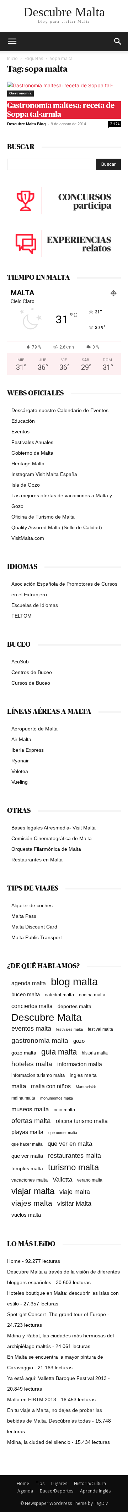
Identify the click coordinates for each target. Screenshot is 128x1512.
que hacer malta (27, 1144)
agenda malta (28, 983)
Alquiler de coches (32, 905)
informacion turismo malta (38, 1075)
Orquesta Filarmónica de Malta (46, 849)
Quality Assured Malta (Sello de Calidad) (56, 527)
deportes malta (74, 1006)
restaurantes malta (74, 1155)
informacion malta (79, 1064)
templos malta (27, 1168)
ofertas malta (31, 1120)
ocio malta (64, 1109)
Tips (40, 1483)
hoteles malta (31, 1064)
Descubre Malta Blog (26, 124)
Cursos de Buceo (30, 683)
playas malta (27, 1132)
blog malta (74, 981)
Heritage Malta (27, 463)
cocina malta (92, 994)
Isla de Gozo (25, 485)
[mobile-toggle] (12, 41)
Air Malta (21, 739)
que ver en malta (70, 1143)
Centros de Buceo (31, 672)
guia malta (59, 1052)
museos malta (30, 1109)
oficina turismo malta (82, 1121)
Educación (23, 421)
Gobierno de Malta (32, 453)
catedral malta (59, 994)
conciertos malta (32, 1006)
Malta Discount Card (34, 927)
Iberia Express (27, 750)
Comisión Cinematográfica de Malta (51, 838)
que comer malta (62, 1132)
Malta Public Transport (36, 937)
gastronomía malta (39, 1040)
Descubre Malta (46, 1017)
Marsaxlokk (86, 1087)
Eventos (20, 431)
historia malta (95, 1053)
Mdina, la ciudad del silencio (38, 1442)
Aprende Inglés (95, 1491)
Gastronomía (20, 93)
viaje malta (74, 1191)
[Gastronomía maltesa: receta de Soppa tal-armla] (64, 89)
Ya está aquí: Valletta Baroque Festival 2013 (57, 1378)
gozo (79, 1041)
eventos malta (31, 1028)
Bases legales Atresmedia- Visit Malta (53, 828)
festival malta (100, 1029)
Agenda (25, 1491)
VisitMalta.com (27, 538)
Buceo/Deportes (56, 1491)
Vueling (19, 782)
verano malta (89, 1180)
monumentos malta (56, 1098)
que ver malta (27, 1156)
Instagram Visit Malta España (44, 474)
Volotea (19, 771)
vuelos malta (26, 1215)
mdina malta (23, 1098)
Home (14, 1261)
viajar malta (32, 1191)
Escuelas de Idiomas (34, 605)
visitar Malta (74, 1203)
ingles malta (83, 1075)
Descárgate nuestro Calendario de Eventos (59, 410)
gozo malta (23, 1053)
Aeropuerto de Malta (34, 729)
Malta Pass (23, 916)
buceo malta (25, 994)
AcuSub (20, 661)
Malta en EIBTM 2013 (31, 1399)
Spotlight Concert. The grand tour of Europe (56, 1314)
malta (18, 1086)
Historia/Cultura (90, 1483)
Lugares (59, 1483)
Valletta (62, 1179)
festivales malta (69, 1029)
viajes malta (31, 1203)
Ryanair (20, 760)
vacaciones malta (29, 1180)
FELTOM (21, 616)
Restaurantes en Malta (37, 859)
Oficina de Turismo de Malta (43, 517)
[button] (118, 41)
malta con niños (51, 1086)
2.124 (114, 123)
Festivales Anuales (32, 442)
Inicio (12, 58)
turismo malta (73, 1167)
